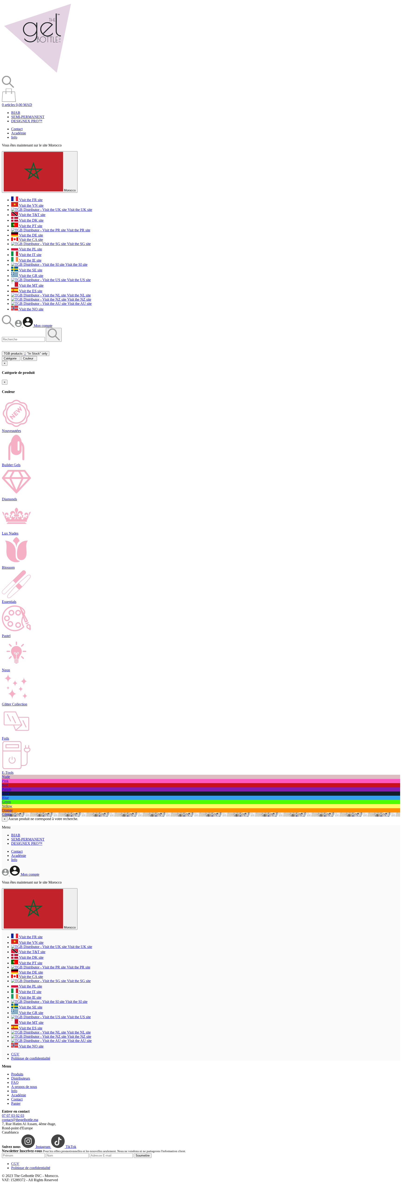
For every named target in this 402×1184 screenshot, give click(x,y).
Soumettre (143, 1155)
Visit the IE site (29, 260)
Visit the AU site (79, 304)
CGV (15, 1054)
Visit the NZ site (78, 299)
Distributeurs (20, 1078)
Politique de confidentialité (30, 1058)
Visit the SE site (30, 270)
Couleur (29, 358)
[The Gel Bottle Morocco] (37, 74)
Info (14, 137)
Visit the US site (78, 280)
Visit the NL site (78, 295)
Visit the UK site (79, 210)
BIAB (15, 113)
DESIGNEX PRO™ (26, 121)
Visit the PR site (78, 230)
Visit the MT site (31, 285)
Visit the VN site (31, 205)
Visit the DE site (30, 235)
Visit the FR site (30, 200)
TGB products (13, 353)
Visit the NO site (31, 309)
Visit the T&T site (31, 215)
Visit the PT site (30, 226)
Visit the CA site (30, 240)
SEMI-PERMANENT (27, 117)
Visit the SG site (78, 244)
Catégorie (11, 358)
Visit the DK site (31, 220)
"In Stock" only (37, 353)
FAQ (15, 1082)
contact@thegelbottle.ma (20, 1120)
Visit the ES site (30, 291)
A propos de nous (24, 1087)
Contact (17, 129)
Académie (18, 133)
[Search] (8, 326)
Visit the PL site (30, 249)
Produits (17, 1074)
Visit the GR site (30, 276)
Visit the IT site (29, 255)
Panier (15, 1103)
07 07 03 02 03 (13, 1115)
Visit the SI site (75, 264)
